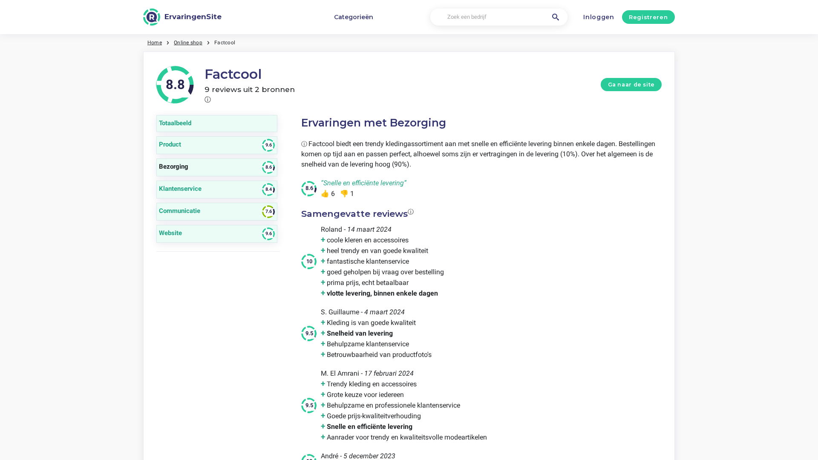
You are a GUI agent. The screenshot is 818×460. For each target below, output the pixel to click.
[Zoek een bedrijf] (555, 17)
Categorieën (353, 17)
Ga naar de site (631, 84)
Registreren (648, 17)
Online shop (188, 43)
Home (154, 43)
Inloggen (598, 17)
